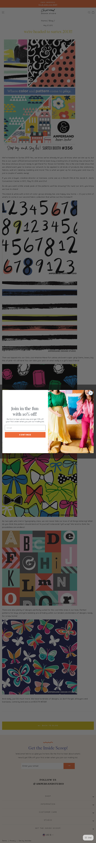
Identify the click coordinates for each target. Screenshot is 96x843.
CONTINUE (25, 434)
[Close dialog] (91, 393)
